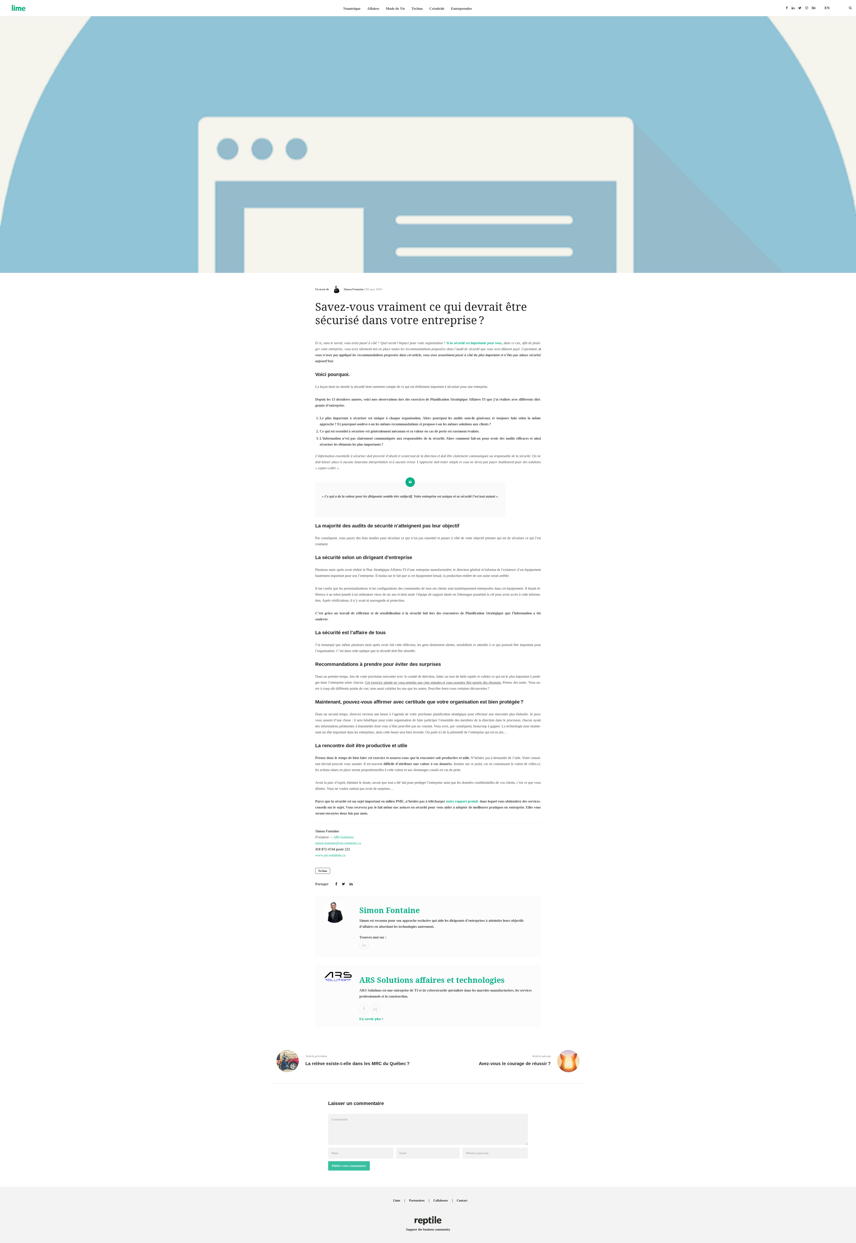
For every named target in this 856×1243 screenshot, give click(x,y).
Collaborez (440, 1200)
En (827, 8)
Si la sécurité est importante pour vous (474, 343)
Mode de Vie (395, 8)
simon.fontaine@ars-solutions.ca (338, 843)
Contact (462, 1200)
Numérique (351, 8)
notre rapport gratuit (462, 801)
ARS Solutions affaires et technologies (432, 980)
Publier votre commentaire (349, 1165)
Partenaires (416, 1200)
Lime (396, 1200)
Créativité (436, 8)
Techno (417, 8)
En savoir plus (370, 1019)
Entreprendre (461, 8)
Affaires (373, 8)
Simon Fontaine (354, 289)
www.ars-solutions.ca (330, 855)
